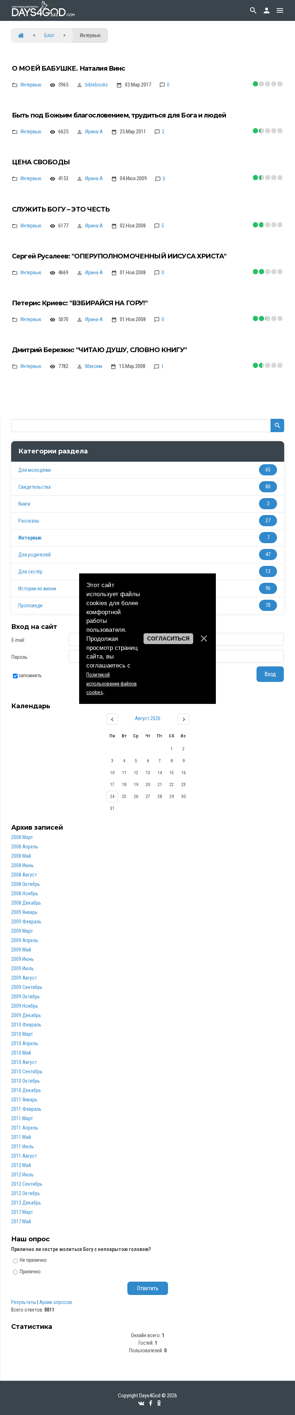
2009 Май (21, 950)
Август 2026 (147, 718)
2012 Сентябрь (26, 1184)
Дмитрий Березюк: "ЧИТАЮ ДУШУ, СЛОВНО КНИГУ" (99, 350)
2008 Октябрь (25, 884)
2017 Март (22, 1212)
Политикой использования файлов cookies (111, 684)
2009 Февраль (26, 921)
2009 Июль (22, 968)
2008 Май (21, 856)
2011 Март (22, 1118)
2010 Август (24, 1062)
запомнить (30, 675)
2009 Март (22, 931)
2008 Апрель (24, 847)
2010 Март (22, 1034)
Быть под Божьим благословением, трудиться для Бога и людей (119, 115)
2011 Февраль (26, 1109)
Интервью (31, 85)
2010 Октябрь (25, 1081)
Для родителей (34, 555)
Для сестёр (30, 572)
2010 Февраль (26, 1025)
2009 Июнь (22, 959)
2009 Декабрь (26, 1015)
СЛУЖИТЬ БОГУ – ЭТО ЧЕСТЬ (60, 209)
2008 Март (22, 837)
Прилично (30, 1271)
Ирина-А (94, 131)
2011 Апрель (24, 1128)
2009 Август (24, 978)
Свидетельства (34, 487)
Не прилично (33, 1260)
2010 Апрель (24, 1043)
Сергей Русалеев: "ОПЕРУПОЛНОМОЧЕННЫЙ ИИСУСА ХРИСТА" (119, 256)
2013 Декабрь (26, 1203)
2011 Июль (22, 1146)
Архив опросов (55, 1302)
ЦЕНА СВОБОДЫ (41, 162)
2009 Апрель (24, 940)
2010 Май (21, 1053)
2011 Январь (24, 1100)
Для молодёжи (34, 470)
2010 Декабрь (26, 1090)
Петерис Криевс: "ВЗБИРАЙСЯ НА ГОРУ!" (80, 303)
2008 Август (24, 875)
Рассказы (28, 521)
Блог (49, 35)
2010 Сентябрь (26, 1071)
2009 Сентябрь (26, 987)
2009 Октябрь (25, 996)
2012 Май (21, 1165)
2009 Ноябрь (24, 1006)
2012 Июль (22, 1174)
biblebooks (96, 85)
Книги (24, 504)
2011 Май (21, 1137)
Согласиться (168, 639)
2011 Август (24, 1156)
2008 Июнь (22, 865)
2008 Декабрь (26, 903)
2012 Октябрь (25, 1193)
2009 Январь (24, 912)
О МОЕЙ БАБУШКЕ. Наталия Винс (68, 68)
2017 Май (21, 1221)
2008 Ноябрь (24, 893)
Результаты (23, 1302)
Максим (93, 366)
